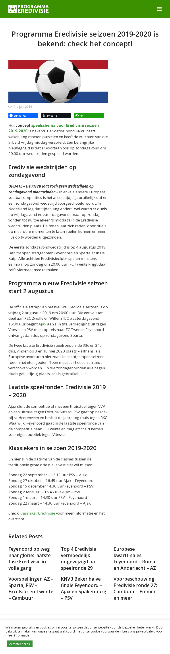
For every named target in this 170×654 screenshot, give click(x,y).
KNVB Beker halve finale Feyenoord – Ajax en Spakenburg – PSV (83, 588)
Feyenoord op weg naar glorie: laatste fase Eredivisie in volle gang (29, 558)
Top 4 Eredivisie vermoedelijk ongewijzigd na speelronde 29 (78, 558)
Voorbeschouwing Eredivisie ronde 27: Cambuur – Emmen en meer (135, 588)
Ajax (42, 324)
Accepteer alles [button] (19, 644)
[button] (159, 9)
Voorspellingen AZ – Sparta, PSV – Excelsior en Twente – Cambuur (30, 588)
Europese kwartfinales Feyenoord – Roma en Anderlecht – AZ (135, 558)
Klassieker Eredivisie (37, 513)
